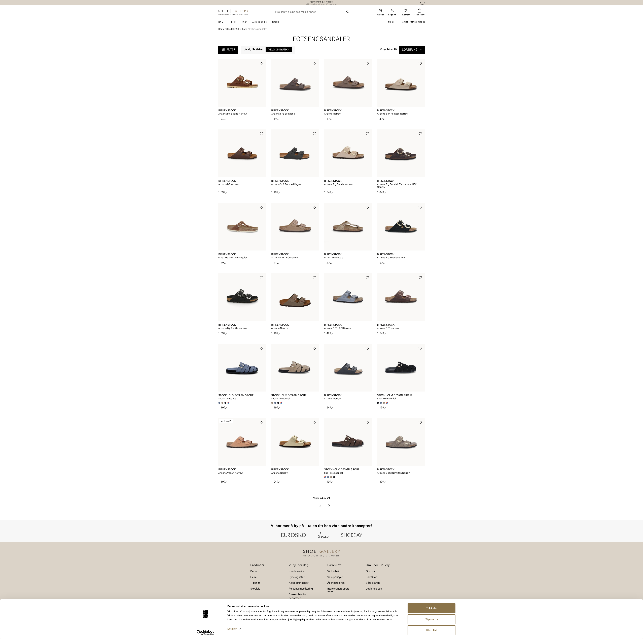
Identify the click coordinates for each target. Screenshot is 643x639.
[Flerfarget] (228, 403)
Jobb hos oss (374, 588)
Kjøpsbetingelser (298, 582)
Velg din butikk (278, 49)
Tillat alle (431, 608)
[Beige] (222, 403)
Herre (233, 22)
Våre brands (373, 582)
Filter (231, 49)
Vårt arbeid (333, 571)
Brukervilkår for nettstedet (297, 596)
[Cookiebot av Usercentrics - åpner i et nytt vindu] (205, 632)
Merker (392, 22)
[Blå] (275, 403)
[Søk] (347, 12)
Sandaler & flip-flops (236, 29)
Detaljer (232, 628)
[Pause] (422, 2)
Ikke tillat (431, 630)
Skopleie (277, 22)
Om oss (370, 571)
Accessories (260, 22)
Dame (221, 22)
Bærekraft (371, 577)
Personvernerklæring (301, 588)
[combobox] (309, 12)
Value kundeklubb (413, 22)
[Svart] (225, 403)
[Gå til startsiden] (233, 12)
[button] (412, 50)
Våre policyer (334, 577)
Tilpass (429, 619)
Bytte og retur (296, 577)
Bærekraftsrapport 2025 (338, 590)
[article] (242, 88)
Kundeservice (296, 571)
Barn (245, 22)
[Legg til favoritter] (261, 63)
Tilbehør (255, 582)
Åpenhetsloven (336, 582)
